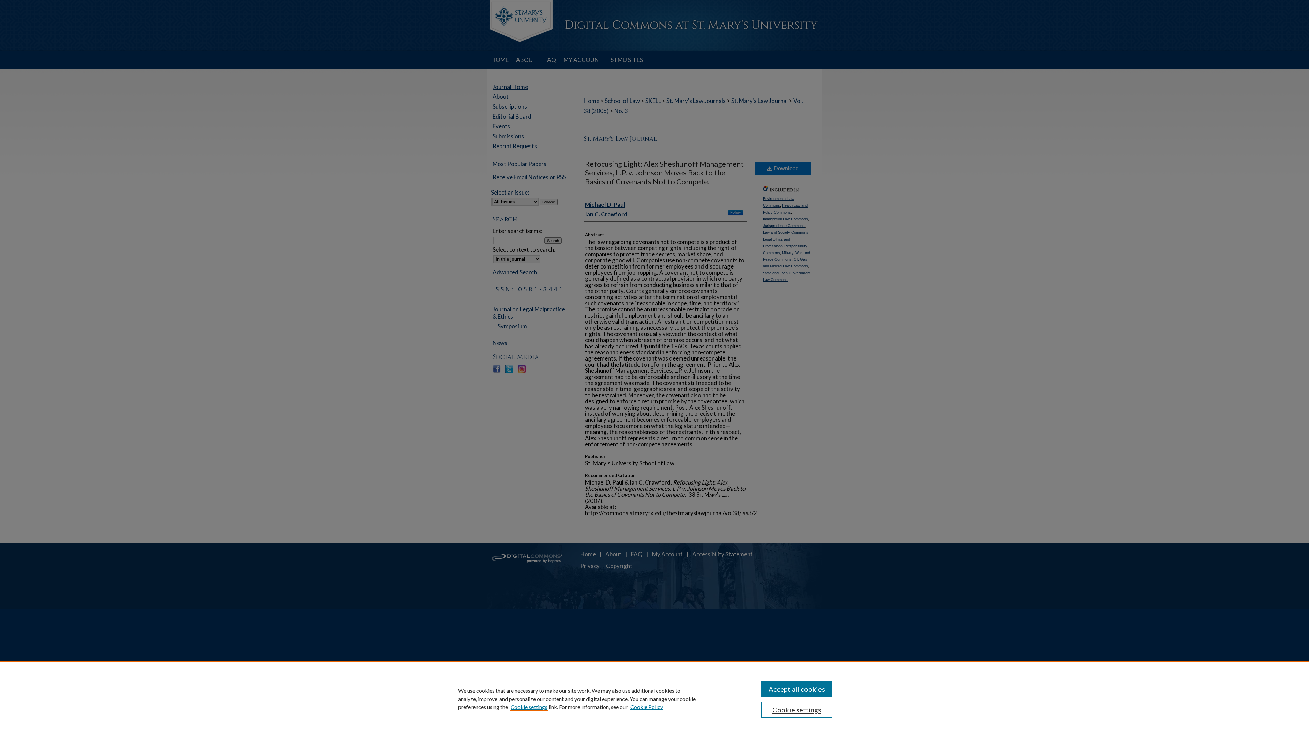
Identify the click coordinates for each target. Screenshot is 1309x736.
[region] (654, 698)
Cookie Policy (646, 707)
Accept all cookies (797, 689)
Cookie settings (529, 707)
